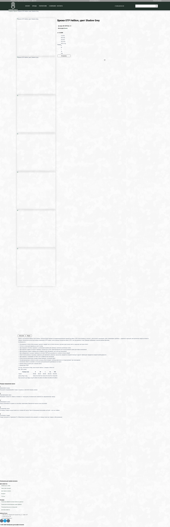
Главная (10, 11)
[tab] (22, 335)
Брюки (15, 11)
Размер (59, 44)
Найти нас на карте (6, 488)
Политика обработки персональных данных (12, 501)
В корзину (64, 56)
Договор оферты (5, 509)
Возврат (3, 493)
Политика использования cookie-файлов (11, 504)
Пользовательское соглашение (9, 507)
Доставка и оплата (6, 491)
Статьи (3, 496)
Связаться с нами (5, 485)
